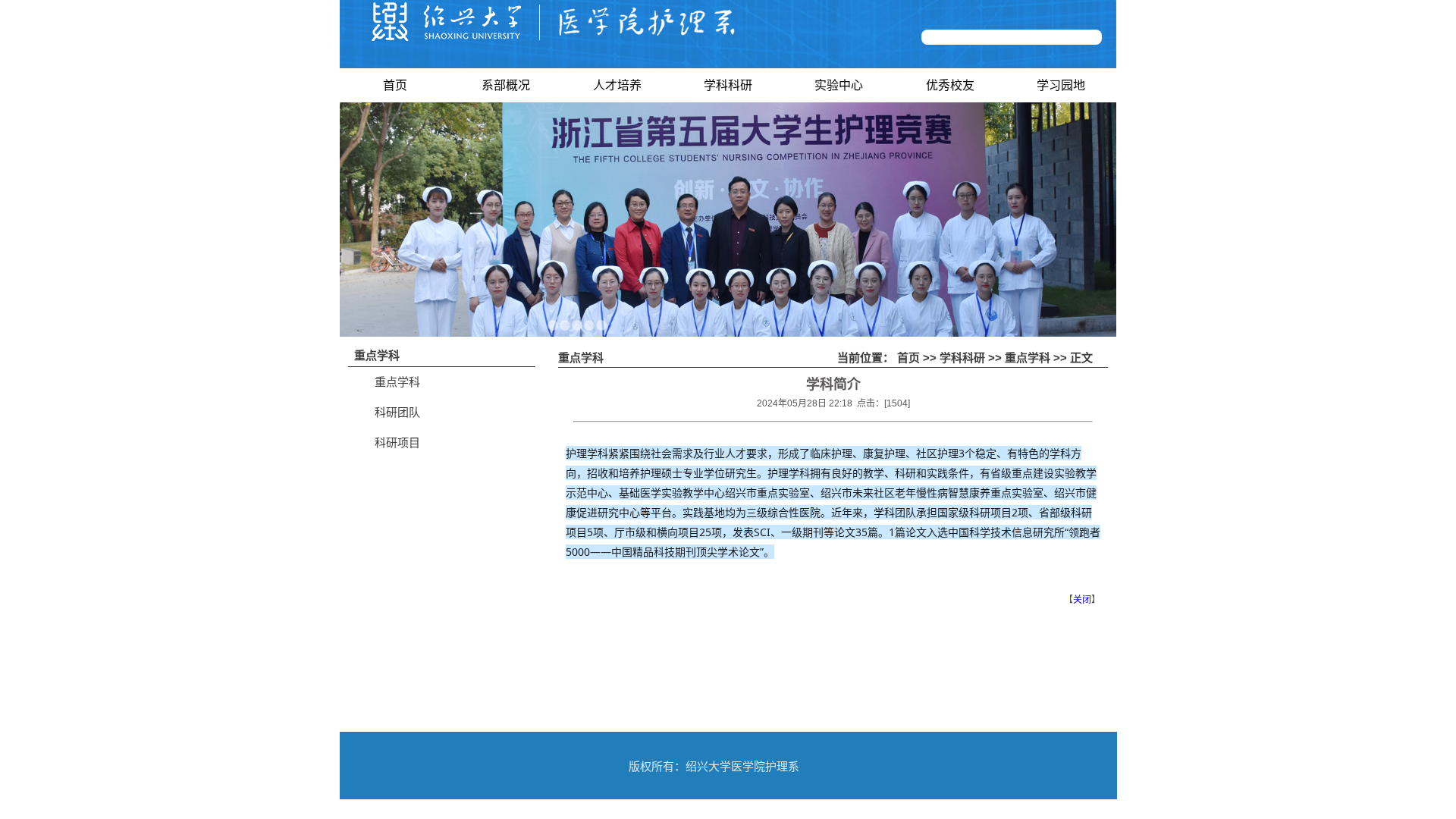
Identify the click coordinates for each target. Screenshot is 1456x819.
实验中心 (838, 85)
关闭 (1082, 600)
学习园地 (1061, 85)
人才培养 (617, 85)
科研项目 (397, 443)
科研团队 (397, 412)
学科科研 (728, 85)
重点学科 (397, 382)
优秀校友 (950, 85)
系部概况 (506, 85)
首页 (395, 85)
